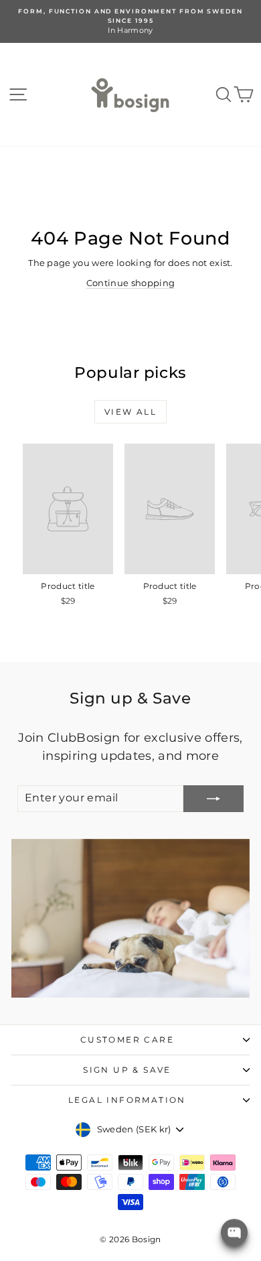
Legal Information (127, 1100)
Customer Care (127, 1040)
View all (130, 412)
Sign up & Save (127, 1070)
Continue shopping (130, 282)
